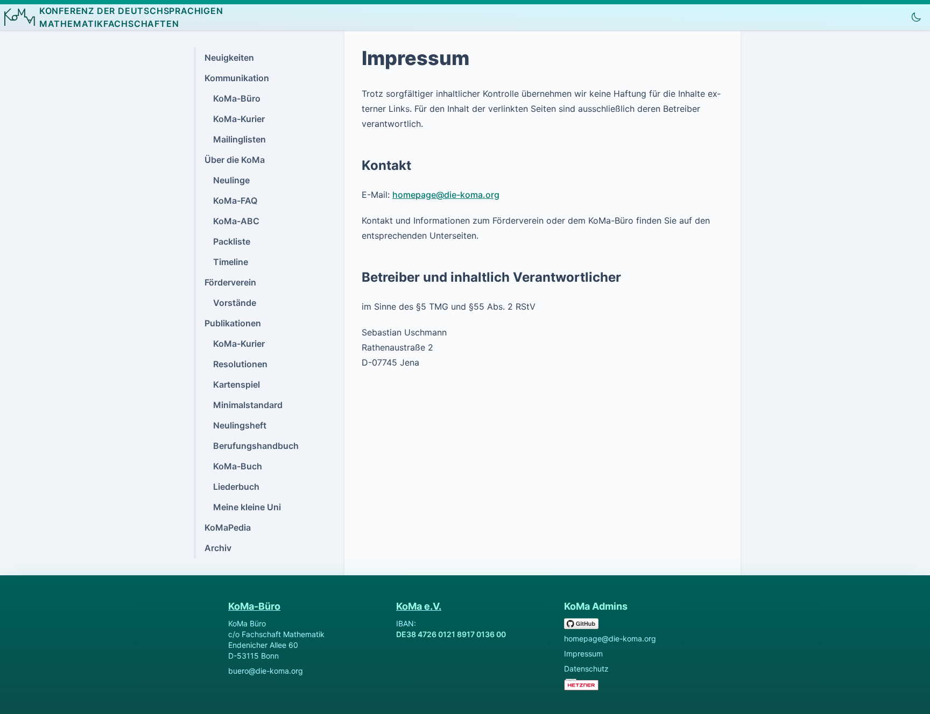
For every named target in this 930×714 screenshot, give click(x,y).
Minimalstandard (248, 404)
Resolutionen (240, 364)
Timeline (230, 261)
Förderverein (230, 282)
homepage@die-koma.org (445, 194)
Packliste (231, 241)
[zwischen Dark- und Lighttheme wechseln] (916, 17)
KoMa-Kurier (239, 118)
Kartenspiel (236, 384)
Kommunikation (237, 78)
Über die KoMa (235, 159)
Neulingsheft (239, 425)
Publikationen (233, 323)
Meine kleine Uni (247, 507)
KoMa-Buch (237, 466)
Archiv (218, 547)
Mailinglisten (239, 139)
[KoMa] (19, 17)
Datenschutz (586, 668)
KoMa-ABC (236, 221)
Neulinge (231, 180)
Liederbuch (236, 486)
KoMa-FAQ (235, 200)
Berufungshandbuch (256, 445)
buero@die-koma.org (265, 670)
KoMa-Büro (236, 98)
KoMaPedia (228, 527)
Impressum (583, 653)
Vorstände (234, 302)
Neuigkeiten (229, 57)
